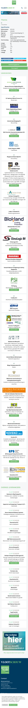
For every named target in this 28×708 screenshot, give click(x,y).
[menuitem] (21, 8)
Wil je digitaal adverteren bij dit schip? (14, 652)
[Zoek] (21, 8)
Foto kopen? (14, 68)
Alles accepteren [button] (13, 704)
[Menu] (25, 8)
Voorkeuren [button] (5, 704)
